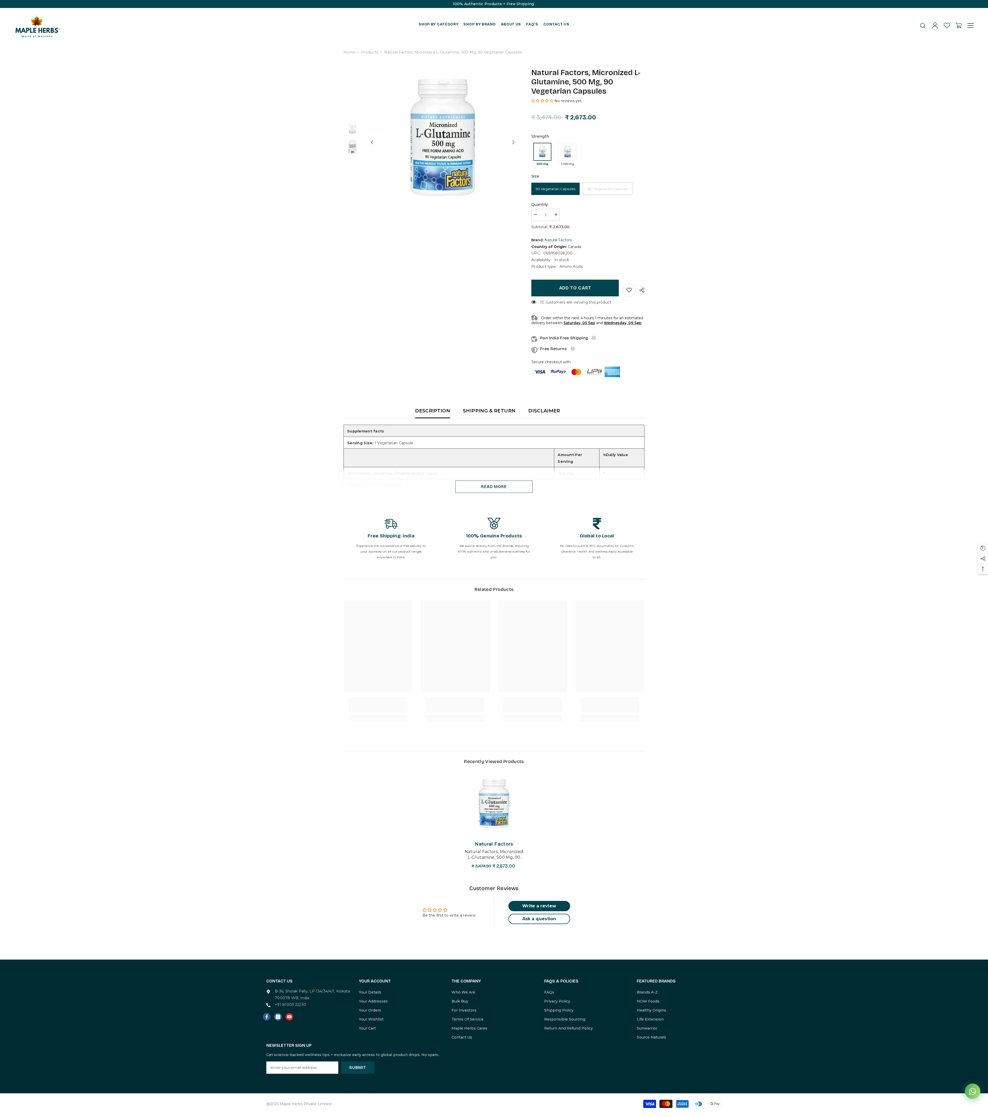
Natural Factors (558, 240)
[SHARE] (640, 290)
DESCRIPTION (432, 411)
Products (369, 52)
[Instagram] (278, 1017)
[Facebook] (266, 1017)
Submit (357, 1067)
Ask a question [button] (539, 918)
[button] (371, 137)
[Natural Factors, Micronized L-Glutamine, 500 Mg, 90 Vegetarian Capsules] (494, 804)
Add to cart (575, 288)
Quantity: (540, 204)
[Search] (923, 25)
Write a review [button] (539, 905)
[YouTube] (289, 1017)
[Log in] (935, 25)
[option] (442, 137)
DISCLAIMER (544, 411)
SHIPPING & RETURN (489, 411)
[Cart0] (959, 25)
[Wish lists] (947, 25)
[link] (629, 289)
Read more (494, 486)
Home (349, 52)
